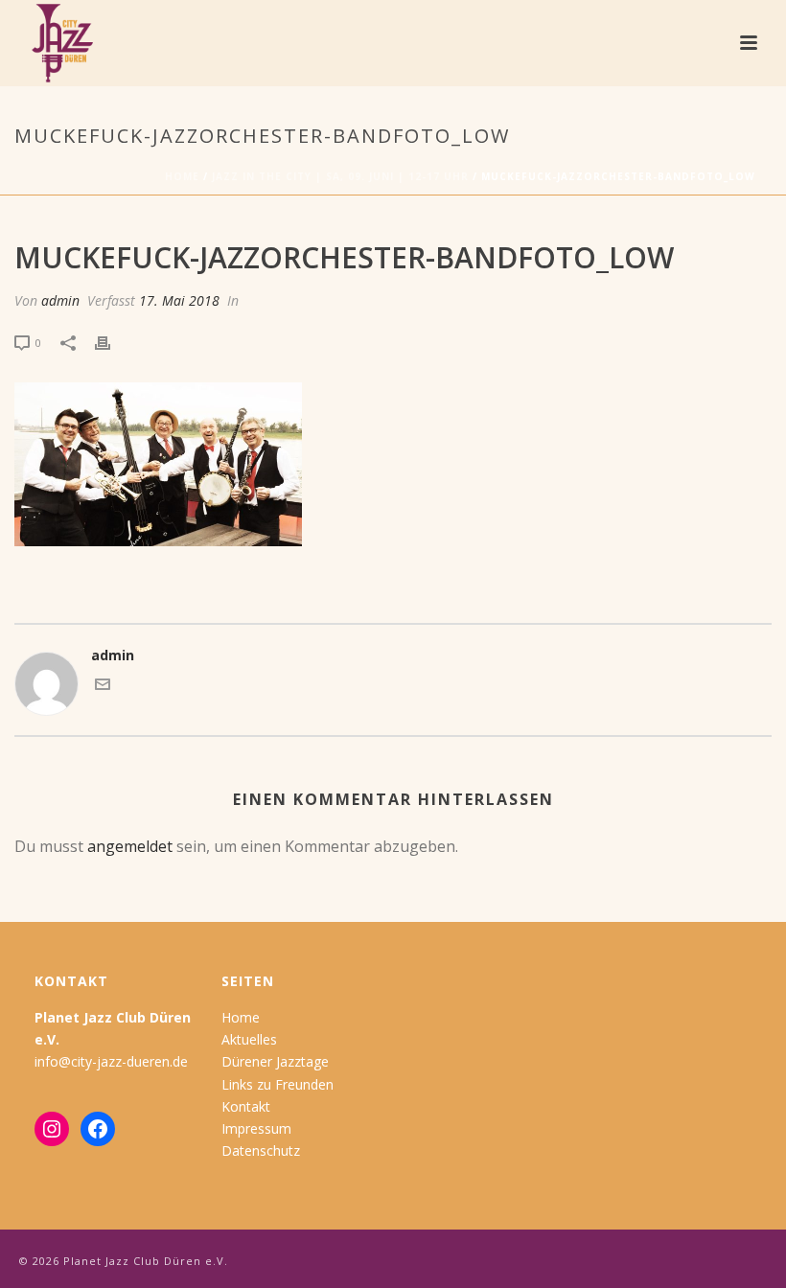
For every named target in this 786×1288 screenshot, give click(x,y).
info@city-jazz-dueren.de (111, 1061)
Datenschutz (260, 1150)
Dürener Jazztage (275, 1061)
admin (60, 300)
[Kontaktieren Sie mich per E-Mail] (102, 687)
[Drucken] (112, 342)
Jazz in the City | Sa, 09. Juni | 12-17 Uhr (340, 176)
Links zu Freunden (277, 1084)
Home (182, 176)
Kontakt (245, 1106)
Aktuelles (249, 1039)
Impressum (256, 1128)
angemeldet (130, 846)
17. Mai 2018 (179, 300)
